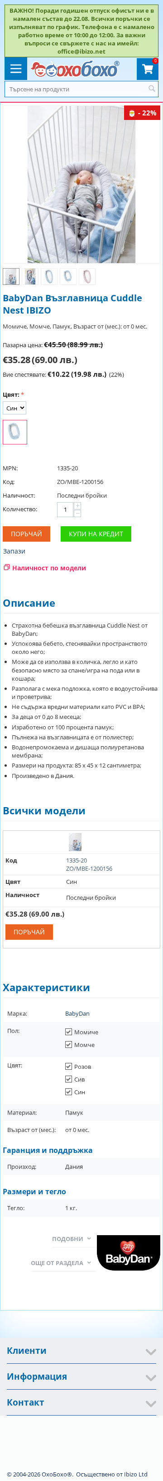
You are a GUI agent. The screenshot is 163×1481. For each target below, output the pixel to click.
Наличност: (19, 495)
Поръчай (26, 533)
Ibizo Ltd (136, 1474)
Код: (8, 482)
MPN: (10, 468)
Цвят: (11, 394)
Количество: (20, 509)
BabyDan (77, 1013)
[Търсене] (151, 89)
